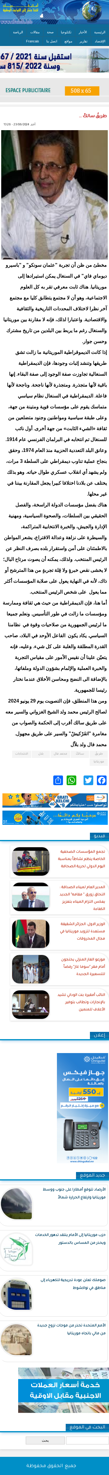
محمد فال (60, 754)
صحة (50, 32)
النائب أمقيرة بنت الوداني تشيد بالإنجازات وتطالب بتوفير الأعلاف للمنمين (81, 1002)
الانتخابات (21, 754)
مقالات (35, 32)
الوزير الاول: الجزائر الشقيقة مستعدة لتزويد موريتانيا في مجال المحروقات (82, 932)
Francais (32, 41)
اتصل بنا (51, 41)
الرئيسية (99, 32)
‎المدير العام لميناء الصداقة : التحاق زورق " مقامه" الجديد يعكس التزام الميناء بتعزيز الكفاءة (82, 898)
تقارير (84, 41)
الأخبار (83, 32)
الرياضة (18, 32)
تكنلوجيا (66, 32)
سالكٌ (80, 754)
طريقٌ (99, 754)
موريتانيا (99, 762)
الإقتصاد (100, 41)
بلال (41, 754)
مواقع (68, 41)
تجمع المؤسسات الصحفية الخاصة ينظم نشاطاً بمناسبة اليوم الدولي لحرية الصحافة (81, 859)
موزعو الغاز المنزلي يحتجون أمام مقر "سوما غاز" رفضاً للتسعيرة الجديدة (83, 967)
